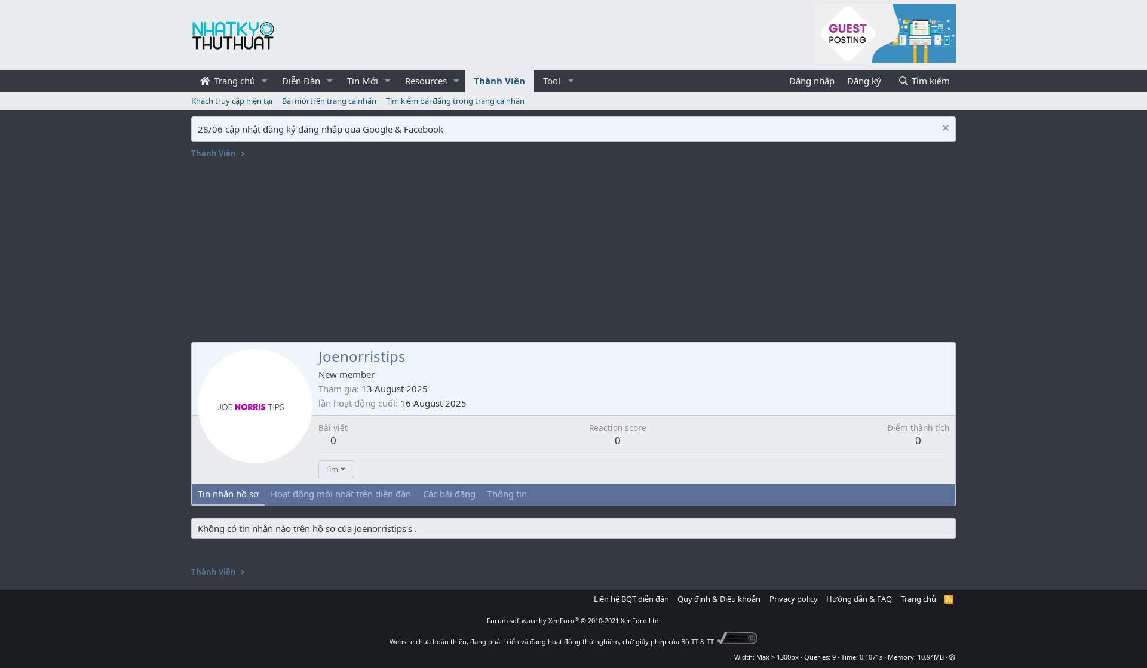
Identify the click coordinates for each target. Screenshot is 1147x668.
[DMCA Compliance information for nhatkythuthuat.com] (737, 641)
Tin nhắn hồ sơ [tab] (228, 494)
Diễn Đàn (301, 81)
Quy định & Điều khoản (718, 598)
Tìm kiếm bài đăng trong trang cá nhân (455, 101)
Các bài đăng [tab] (449, 494)
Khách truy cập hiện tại (231, 101)
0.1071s (871, 656)
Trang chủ (233, 81)
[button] (264, 81)
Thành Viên (499, 81)
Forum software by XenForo (574, 620)
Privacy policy (793, 598)
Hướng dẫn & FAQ (859, 598)
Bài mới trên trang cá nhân (329, 101)
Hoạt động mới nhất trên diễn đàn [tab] (341, 494)
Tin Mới (362, 81)
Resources (426, 81)
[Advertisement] (573, 252)
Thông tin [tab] (507, 494)
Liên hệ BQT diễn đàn (631, 598)
